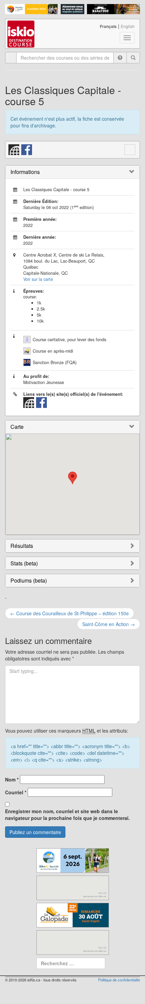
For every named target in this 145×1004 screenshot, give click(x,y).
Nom (12, 779)
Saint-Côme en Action (108, 624)
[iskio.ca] (21, 27)
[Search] (133, 57)
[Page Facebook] (27, 149)
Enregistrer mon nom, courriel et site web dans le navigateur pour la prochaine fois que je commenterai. (67, 814)
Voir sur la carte (38, 279)
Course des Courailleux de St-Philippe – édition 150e (69, 613)
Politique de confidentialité (119, 979)
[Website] (14, 149)
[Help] (120, 57)
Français (108, 26)
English (128, 26)
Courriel (15, 792)
